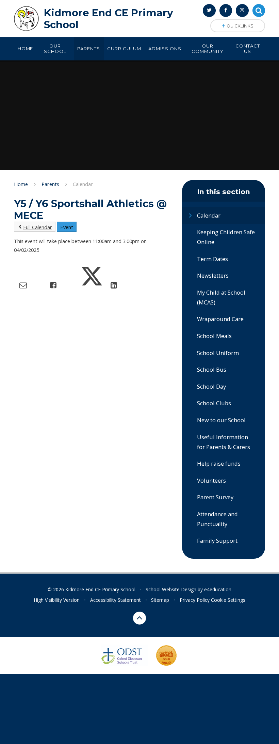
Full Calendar (37, 227)
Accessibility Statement (115, 600)
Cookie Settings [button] (228, 600)
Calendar (83, 184)
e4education (217, 589)
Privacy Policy (195, 600)
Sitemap (160, 600)
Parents (50, 184)
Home (21, 184)
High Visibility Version (57, 600)
